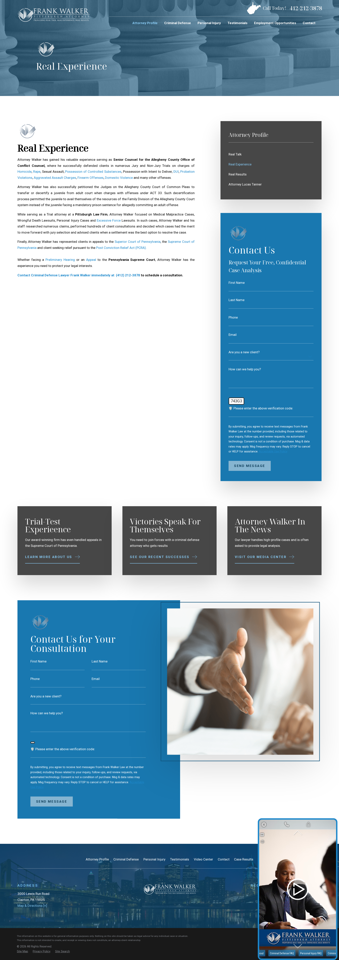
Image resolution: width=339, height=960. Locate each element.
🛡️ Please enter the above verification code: (261, 408)
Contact (224, 859)
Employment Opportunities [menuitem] (275, 23)
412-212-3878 (306, 8)
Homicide (24, 172)
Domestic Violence (119, 178)
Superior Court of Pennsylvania (137, 242)
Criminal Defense (126, 859)
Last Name (236, 300)
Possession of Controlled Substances (93, 172)
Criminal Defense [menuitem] (177, 23)
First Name (237, 282)
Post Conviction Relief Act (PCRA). (122, 248)
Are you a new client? (244, 352)
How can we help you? (245, 369)
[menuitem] (271, 154)
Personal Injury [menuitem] (209, 23)
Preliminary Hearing (61, 260)
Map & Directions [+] (32, 906)
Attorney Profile (97, 859)
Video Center (203, 859)
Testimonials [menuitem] (237, 23)
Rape (36, 172)
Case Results (243, 859)
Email (233, 334)
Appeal (91, 260)
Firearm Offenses (90, 178)
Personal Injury (154, 859)
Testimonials (179, 859)
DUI (176, 172)
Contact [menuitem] (309, 23)
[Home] (53, 14)
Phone (233, 317)
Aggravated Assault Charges (55, 178)
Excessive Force (109, 220)
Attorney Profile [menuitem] (145, 23)
